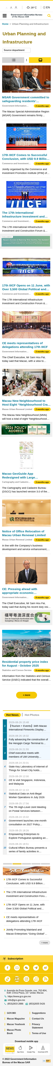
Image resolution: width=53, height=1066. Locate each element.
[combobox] (16, 50)
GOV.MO (11, 1013)
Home (5, 24)
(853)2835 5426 (37, 1004)
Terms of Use (39, 1033)
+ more (44, 942)
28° (34, 7)
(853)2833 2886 (15, 1004)
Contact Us (38, 1018)
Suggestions (39, 1013)
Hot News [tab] (12, 714)
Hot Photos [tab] (32, 714)
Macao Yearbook (16, 1024)
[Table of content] (4, 16)
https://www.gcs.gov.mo (19, 996)
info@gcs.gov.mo (16, 1000)
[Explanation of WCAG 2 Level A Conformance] (47, 1061)
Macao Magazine (16, 1018)
